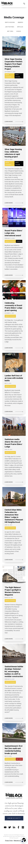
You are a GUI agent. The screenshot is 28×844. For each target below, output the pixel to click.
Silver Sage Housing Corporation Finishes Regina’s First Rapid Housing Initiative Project (13, 64)
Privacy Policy (9, 840)
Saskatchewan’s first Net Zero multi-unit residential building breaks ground (13, 749)
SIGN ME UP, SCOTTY (14, 818)
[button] (24, 4)
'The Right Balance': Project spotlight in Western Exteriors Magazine (13, 591)
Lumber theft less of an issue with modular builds (14, 378)
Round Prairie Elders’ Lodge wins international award (13, 233)
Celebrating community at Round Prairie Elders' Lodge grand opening (13, 306)
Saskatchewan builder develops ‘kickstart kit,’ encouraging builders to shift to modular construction (14, 671)
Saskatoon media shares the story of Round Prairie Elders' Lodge (13, 443)
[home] (7, 4)
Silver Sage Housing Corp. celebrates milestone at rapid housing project (13, 153)
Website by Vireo (18, 840)
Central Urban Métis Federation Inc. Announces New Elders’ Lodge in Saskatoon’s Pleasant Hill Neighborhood (14, 516)
